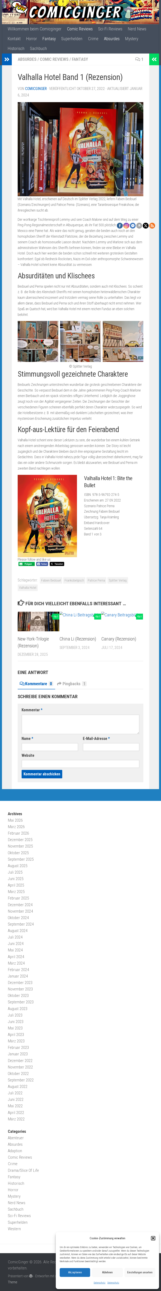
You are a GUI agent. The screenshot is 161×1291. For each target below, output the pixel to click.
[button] (153, 1238)
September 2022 (21, 1080)
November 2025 (20, 846)
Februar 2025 (18, 898)
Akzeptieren (75, 1272)
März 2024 (16, 963)
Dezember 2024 (20, 904)
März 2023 (16, 1041)
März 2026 (16, 826)
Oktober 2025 (18, 852)
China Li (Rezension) (77, 639)
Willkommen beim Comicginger (34, 28)
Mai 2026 (15, 820)
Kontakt (14, 38)
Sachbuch (38, 48)
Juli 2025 (15, 872)
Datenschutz (99, 1282)
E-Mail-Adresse (96, 738)
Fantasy (49, 38)
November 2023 (20, 989)
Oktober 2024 (18, 917)
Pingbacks (74, 683)
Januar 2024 (18, 976)
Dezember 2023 (20, 982)
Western (14, 1228)
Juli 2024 (15, 937)
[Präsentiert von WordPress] (31, 1276)
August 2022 (17, 1086)
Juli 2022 (15, 1093)
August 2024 (17, 930)
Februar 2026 (18, 833)
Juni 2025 (16, 878)
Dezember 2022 (20, 1060)
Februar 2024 (18, 969)
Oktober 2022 (18, 1073)
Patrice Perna (96, 580)
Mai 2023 (15, 1028)
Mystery (131, 38)
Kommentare (38, 683)
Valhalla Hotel (27, 588)
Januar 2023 (18, 1054)
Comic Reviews (80, 28)
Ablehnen (107, 1272)
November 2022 (20, 1067)
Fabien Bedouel (51, 580)
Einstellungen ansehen (140, 1272)
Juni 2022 (16, 1099)
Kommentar (32, 710)
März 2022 (16, 1119)
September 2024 (21, 924)
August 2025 (17, 865)
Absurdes (112, 38)
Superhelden (71, 38)
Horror (31, 38)
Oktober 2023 (18, 995)
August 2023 (17, 1008)
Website (28, 755)
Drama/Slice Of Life (23, 1170)
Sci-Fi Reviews (110, 28)
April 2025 (16, 885)
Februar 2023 (18, 1047)
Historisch (16, 48)
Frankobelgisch (74, 580)
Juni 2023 (16, 1021)
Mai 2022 (15, 1106)
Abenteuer (16, 1138)
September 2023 (21, 1002)
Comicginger (36, 88)
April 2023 (16, 1034)
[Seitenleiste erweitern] (7, 59)
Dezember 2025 (20, 839)
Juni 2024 (16, 943)
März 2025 (16, 891)
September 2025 (21, 859)
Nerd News (137, 28)
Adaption (15, 1150)
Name (27, 738)
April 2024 (16, 956)
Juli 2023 (15, 1015)
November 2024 (20, 911)
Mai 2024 (15, 950)
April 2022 (16, 1112)
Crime (93, 38)
